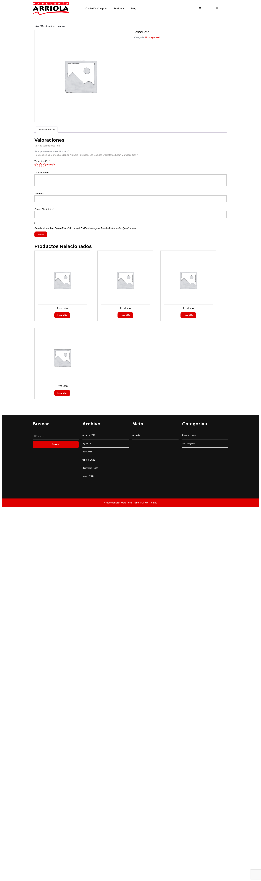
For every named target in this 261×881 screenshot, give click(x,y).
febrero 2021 (88, 459)
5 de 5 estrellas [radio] (53, 165)
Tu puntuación (42, 161)
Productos (119, 8)
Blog (133, 8)
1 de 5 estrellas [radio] (36, 165)
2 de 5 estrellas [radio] (40, 165)
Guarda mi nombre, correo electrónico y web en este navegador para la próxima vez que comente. (85, 228)
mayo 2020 (87, 476)
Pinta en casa (189, 435)
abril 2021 (87, 451)
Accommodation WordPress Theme (122, 502)
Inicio (36, 26)
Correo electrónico (44, 209)
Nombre (39, 193)
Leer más (62, 315)
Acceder (136, 435)
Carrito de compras (96, 8)
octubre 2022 (88, 435)
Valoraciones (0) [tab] (46, 129)
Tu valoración (41, 172)
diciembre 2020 (90, 468)
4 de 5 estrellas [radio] (49, 165)
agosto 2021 (88, 443)
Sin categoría (188, 443)
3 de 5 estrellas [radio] (45, 165)
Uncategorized (48, 26)
